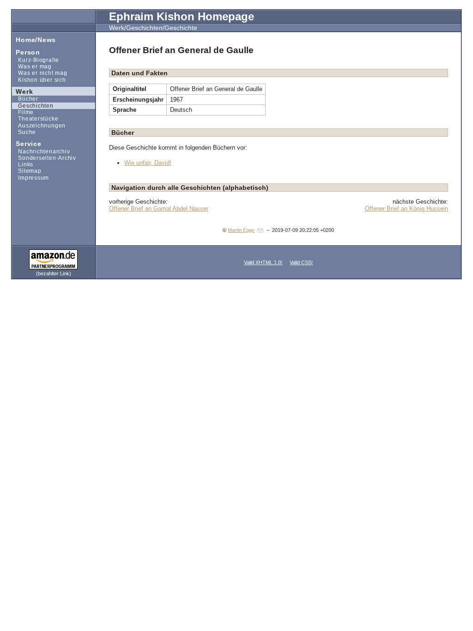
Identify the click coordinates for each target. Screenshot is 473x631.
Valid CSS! (301, 262)
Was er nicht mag (39, 73)
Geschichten (33, 106)
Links (23, 164)
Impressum (30, 178)
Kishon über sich (39, 79)
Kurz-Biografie (35, 60)
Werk (22, 91)
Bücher (25, 99)
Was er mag (32, 66)
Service (27, 143)
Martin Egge (241, 230)
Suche (24, 132)
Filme (23, 112)
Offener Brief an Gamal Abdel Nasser (158, 208)
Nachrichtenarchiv (41, 151)
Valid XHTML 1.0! (263, 262)
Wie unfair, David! (147, 162)
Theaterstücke (35, 118)
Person (26, 52)
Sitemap (27, 171)
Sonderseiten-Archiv (44, 158)
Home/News (34, 39)
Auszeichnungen (39, 125)
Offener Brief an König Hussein (406, 208)
